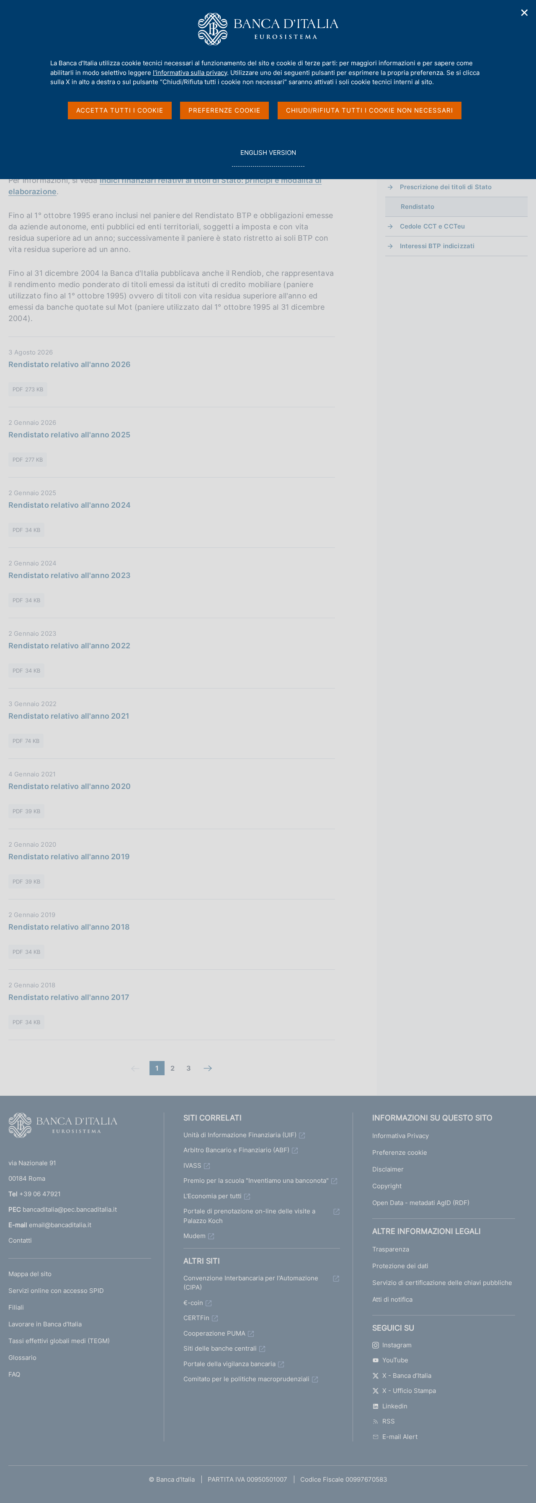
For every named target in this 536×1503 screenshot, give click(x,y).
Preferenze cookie (399, 1152)
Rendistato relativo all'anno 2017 (68, 997)
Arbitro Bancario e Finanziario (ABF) (236, 1150)
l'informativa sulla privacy (190, 73)
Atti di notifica (392, 1299)
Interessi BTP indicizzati (437, 246)
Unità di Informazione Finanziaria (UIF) (239, 1135)
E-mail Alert (399, 1437)
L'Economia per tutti (212, 1196)
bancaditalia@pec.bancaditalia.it (70, 1209)
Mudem (194, 1236)
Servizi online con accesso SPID (56, 1291)
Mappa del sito (30, 1274)
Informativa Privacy (400, 1136)
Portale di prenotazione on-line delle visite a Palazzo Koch (249, 1216)
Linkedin (394, 1406)
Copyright (387, 1186)
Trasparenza (390, 1249)
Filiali (16, 1307)
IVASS (192, 1165)
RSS (388, 1421)
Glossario (22, 1358)
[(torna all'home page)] (62, 1127)
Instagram (397, 1345)
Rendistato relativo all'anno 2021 (68, 716)
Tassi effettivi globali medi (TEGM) (59, 1341)
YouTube (395, 1360)
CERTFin (196, 1318)
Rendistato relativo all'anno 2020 (69, 786)
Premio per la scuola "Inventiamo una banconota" (256, 1180)
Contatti (20, 1240)
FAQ (14, 1374)
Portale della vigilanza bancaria (229, 1364)
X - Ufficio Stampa (409, 1391)
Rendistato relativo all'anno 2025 (69, 434)
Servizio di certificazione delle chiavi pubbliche (442, 1283)
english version (268, 157)
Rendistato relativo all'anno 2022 (69, 645)
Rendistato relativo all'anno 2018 (69, 926)
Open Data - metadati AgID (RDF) (420, 1203)
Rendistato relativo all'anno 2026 (69, 364)
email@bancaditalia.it (60, 1225)
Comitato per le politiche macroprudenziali (246, 1379)
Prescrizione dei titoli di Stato (446, 187)
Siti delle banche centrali (220, 1348)
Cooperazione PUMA (214, 1333)
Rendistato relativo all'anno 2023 (69, 575)
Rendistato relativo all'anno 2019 (69, 856)
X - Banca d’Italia (406, 1376)
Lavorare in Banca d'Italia (45, 1324)
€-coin (193, 1303)
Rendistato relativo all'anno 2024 (69, 505)
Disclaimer (388, 1169)
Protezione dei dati (400, 1266)
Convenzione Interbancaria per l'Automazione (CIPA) (250, 1283)
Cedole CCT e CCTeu (432, 226)
